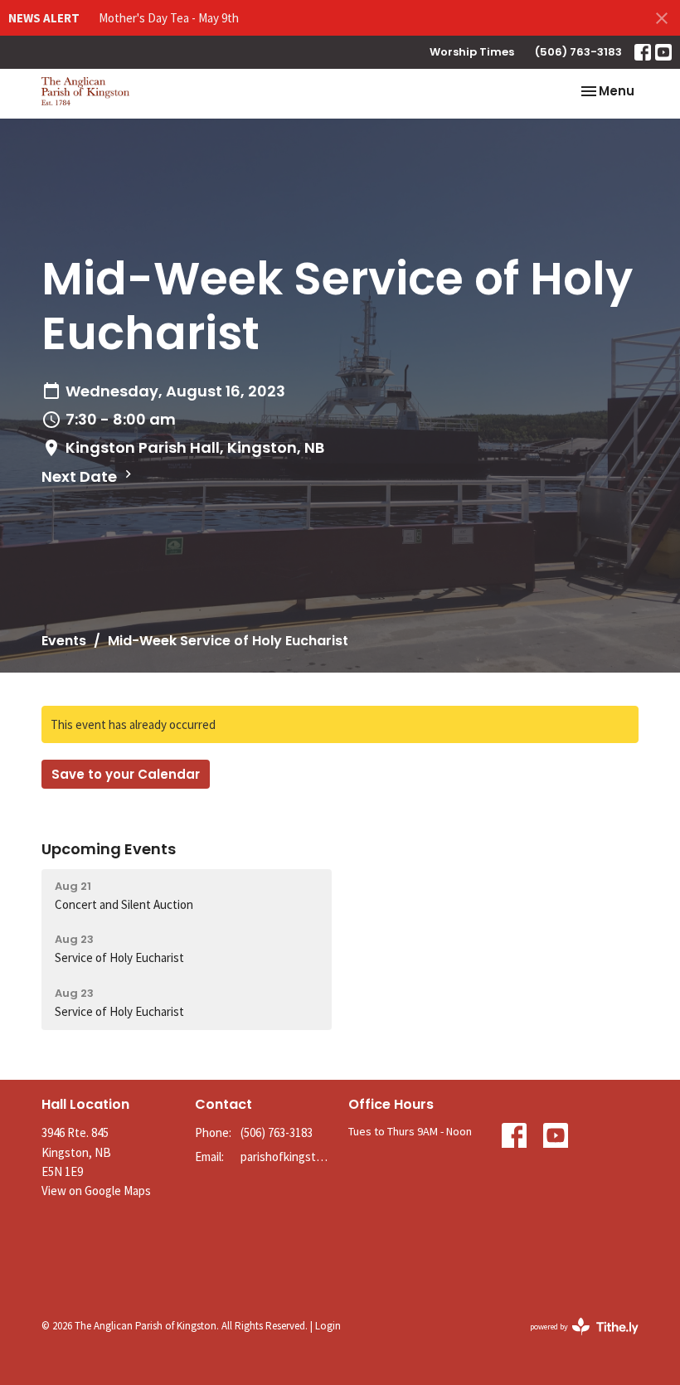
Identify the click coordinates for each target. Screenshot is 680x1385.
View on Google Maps (96, 1190)
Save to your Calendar (125, 774)
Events (63, 640)
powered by (574, 1340)
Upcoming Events (108, 848)
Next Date (80, 476)
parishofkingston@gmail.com (286, 1156)
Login (328, 1326)
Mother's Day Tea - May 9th (169, 18)
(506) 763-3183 (578, 52)
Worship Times (472, 52)
